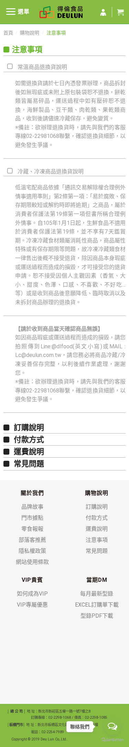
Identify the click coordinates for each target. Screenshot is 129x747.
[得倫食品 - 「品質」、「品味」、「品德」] (61, 12)
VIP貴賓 (32, 580)
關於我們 (32, 493)
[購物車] (120, 12)
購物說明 (29, 33)
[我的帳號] (103, 12)
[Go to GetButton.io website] (112, 740)
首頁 (8, 33)
